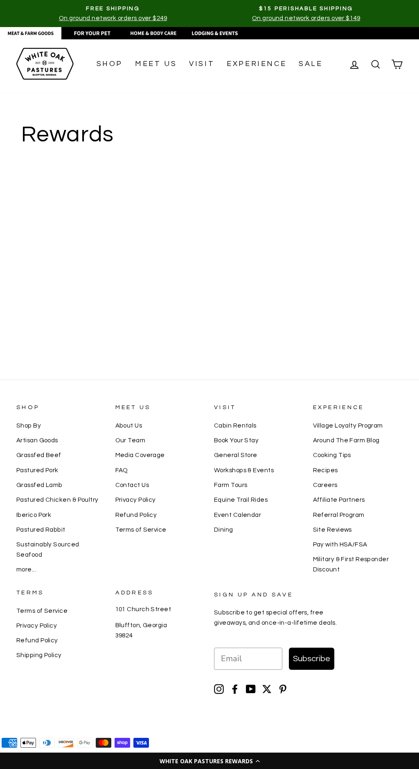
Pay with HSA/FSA (340, 544)
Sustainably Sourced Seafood (47, 549)
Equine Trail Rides (241, 499)
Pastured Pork (37, 470)
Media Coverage (140, 455)
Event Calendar (237, 515)
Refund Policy (136, 515)
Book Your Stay (236, 440)
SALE (310, 64)
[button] (209, 761)
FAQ (121, 470)
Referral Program (339, 515)
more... (26, 569)
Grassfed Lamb (39, 485)
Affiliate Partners (339, 499)
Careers (325, 485)
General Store (235, 455)
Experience (256, 64)
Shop (110, 64)
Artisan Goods (37, 440)
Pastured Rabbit (40, 529)
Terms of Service (141, 529)
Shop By (28, 425)
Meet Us (156, 64)
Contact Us (132, 485)
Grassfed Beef (38, 455)
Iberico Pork (33, 515)
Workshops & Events (244, 470)
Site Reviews (332, 529)
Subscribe (311, 659)
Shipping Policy (39, 655)
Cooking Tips (332, 455)
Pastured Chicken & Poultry (57, 499)
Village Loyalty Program (348, 425)
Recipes (325, 470)
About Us (128, 425)
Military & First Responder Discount (351, 564)
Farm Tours (231, 485)
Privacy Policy (135, 499)
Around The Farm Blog (346, 440)
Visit (201, 64)
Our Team (130, 440)
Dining (223, 529)
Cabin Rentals (235, 425)
